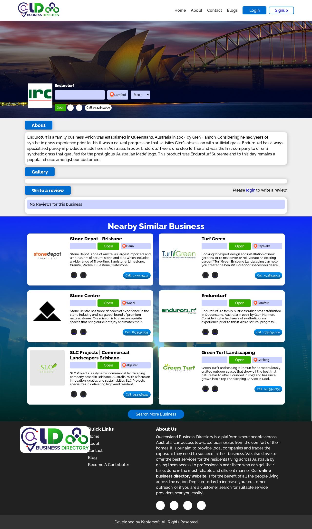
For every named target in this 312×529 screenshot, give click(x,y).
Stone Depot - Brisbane (96, 238)
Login (254, 10)
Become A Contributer (108, 464)
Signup (281, 10)
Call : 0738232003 (268, 275)
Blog (92, 457)
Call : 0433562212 (137, 394)
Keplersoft (150, 522)
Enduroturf (214, 295)
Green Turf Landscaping (228, 352)
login (250, 190)
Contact (214, 10)
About (196, 10)
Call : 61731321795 (136, 332)
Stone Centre (85, 295)
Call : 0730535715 (137, 275)
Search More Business (156, 414)
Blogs (232, 10)
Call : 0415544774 (268, 389)
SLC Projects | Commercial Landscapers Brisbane (99, 355)
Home (180, 10)
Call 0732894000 (98, 107)
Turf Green (213, 238)
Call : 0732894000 (268, 332)
